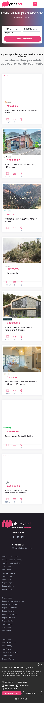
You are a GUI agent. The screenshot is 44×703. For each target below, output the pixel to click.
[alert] (22, 682)
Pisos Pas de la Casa (9, 652)
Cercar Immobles (23, 38)
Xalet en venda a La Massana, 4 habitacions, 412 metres (18, 328)
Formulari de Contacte (23, 548)
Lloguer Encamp (8, 611)
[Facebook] (14, 537)
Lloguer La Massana (9, 608)
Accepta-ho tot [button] (11, 693)
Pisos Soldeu (6, 639)
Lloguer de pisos (8, 583)
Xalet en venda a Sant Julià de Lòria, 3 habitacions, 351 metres (21, 383)
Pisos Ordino (6, 570)
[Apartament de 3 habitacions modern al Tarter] (22, 87)
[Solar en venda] (22, 250)
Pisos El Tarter (7, 624)
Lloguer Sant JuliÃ (9, 618)
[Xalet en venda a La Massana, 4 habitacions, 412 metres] (22, 305)
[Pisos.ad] (16, 524)
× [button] (41, 664)
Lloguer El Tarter (8, 659)
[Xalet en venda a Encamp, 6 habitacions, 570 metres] (22, 467)
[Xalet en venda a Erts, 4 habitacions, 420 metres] (22, 142)
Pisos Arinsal (6, 631)
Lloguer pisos (7, 598)
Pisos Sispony (7, 646)
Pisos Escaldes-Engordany (12, 560)
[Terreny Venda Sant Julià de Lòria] (22, 413)
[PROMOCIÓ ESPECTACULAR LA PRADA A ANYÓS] (22, 196)
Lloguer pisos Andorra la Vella (13, 601)
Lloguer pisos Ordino (9, 604)
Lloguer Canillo (7, 621)
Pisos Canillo (6, 566)
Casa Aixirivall (7, 656)
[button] (22, 699)
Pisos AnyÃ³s (6, 649)
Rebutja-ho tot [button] (32, 693)
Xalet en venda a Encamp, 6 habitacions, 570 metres (17, 491)
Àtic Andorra (6, 580)
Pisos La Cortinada (9, 643)
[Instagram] (22, 537)
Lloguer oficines (8, 586)
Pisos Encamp (7, 576)
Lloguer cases (7, 589)
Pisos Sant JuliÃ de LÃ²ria (11, 563)
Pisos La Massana (8, 573)
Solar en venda (11, 273)
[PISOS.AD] (12, 4)
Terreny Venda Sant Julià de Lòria (19, 436)
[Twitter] (18, 537)
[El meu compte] (35, 4)
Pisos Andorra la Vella (10, 557)
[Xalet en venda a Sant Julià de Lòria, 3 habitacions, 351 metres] (22, 359)
